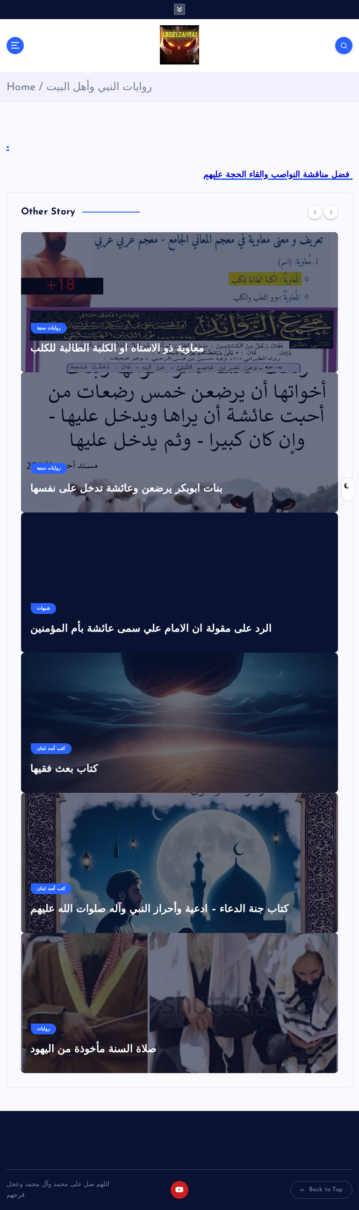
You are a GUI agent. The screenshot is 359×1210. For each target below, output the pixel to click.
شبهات (43, 608)
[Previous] (315, 212)
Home (21, 87)
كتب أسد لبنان (51, 748)
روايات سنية (49, 328)
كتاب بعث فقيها (64, 769)
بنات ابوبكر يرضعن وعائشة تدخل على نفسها (126, 489)
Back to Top (326, 1190)
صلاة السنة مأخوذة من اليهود (93, 1049)
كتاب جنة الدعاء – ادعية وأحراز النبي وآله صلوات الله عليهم (159, 909)
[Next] (331, 212)
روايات (43, 1029)
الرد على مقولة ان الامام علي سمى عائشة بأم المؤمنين (151, 629)
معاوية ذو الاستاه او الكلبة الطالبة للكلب (117, 348)
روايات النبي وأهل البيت (99, 87)
